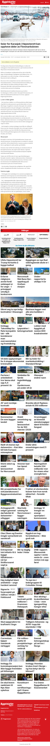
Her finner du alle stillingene (25, 245)
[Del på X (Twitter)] (46, 57)
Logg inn (42, 2)
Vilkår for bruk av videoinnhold (23, 737)
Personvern (19, 740)
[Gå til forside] (9, 2)
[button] (1, 230)
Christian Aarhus (28, 706)
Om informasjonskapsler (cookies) (24, 738)
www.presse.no (28, 726)
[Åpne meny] (47, 2)
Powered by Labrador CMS (25, 744)
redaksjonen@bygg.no (27, 708)
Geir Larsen (45, 707)
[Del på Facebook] (44, 57)
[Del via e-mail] (48, 57)
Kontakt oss (37, 710)
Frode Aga (30, 704)
